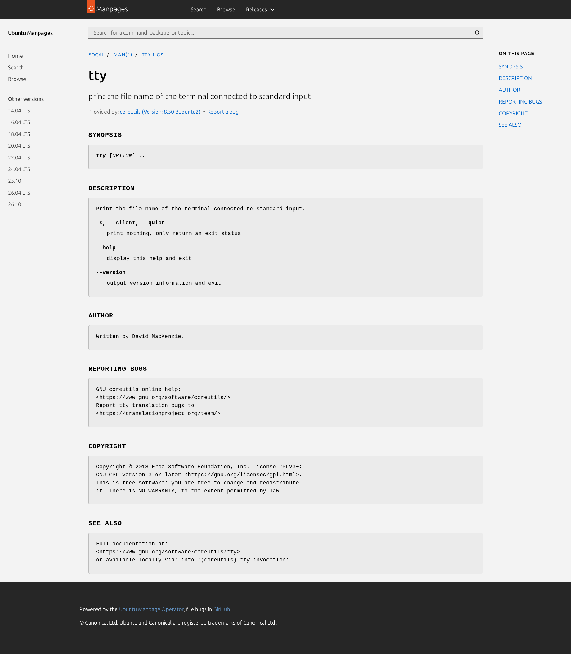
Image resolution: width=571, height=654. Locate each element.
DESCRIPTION (515, 78)
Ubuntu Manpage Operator (151, 609)
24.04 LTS (19, 169)
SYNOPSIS (511, 66)
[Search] (477, 33)
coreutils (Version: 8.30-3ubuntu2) (160, 112)
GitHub (221, 609)
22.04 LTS (19, 157)
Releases (256, 9)
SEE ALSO (510, 125)
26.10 (14, 204)
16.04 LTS (19, 122)
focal (96, 54)
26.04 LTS (19, 192)
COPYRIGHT (513, 113)
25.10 (14, 181)
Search (198, 9)
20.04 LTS (19, 145)
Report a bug (223, 112)
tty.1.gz (152, 54)
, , (130, 223)
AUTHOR (509, 90)
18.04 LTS (19, 134)
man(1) (123, 54)
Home (15, 55)
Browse (226, 9)
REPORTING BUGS (520, 101)
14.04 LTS (19, 110)
